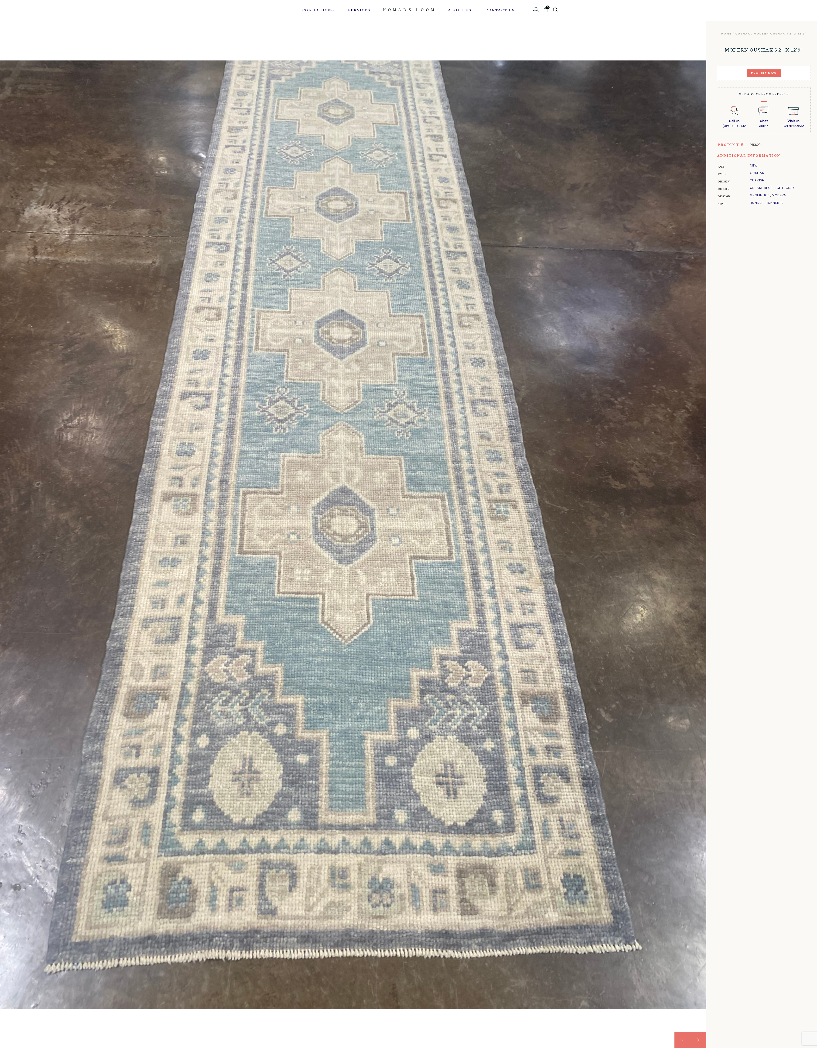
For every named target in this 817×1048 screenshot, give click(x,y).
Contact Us (500, 10)
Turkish (757, 180)
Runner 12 (775, 202)
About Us (459, 10)
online (763, 123)
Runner (757, 202)
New (754, 165)
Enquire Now (763, 73)
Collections (318, 10)
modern (779, 195)
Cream (756, 188)
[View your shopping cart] (545, 11)
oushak (742, 34)
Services (359, 10)
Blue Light (774, 188)
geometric (760, 195)
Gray (790, 188)
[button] (682, 1040)
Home (726, 34)
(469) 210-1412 (734, 123)
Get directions (793, 123)
